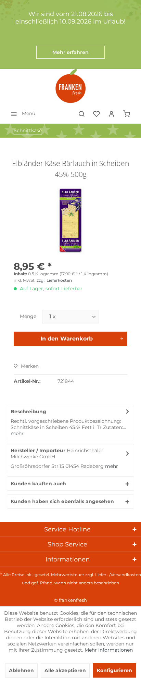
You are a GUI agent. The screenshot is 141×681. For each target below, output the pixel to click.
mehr (17, 433)
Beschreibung (28, 411)
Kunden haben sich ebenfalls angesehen (62, 501)
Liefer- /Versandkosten (118, 574)
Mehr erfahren (70, 52)
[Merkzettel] (96, 113)
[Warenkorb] (126, 113)
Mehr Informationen (109, 650)
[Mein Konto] (111, 113)
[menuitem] (21, 113)
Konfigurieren (114, 670)
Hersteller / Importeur (38, 450)
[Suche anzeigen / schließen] (81, 113)
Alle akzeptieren (65, 670)
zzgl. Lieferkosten (54, 280)
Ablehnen (21, 670)
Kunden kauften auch (38, 484)
